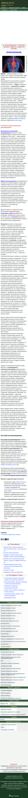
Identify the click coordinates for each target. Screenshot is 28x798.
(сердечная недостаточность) (19, 473)
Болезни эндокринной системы (9, 631)
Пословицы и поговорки (7, 729)
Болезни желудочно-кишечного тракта (11, 605)
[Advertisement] (14, 27)
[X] (6, 539)
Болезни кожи (5, 633)
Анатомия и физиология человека (11, 534)
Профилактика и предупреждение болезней (13, 714)
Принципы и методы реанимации (10, 663)
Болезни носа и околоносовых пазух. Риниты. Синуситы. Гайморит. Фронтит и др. (15, 560)
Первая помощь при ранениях (9, 671)
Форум (24, 7)
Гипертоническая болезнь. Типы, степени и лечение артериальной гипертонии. (13, 566)
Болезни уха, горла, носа (8, 618)
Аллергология (5, 644)
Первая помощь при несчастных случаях (12, 680)
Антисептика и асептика (7, 652)
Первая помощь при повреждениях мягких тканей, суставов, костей (13, 674)
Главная (3, 7)
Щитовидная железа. (10, 597)
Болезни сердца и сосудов (8, 608)
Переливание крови (6, 666)
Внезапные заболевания (8, 682)
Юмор (2, 727)
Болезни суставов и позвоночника (10, 626)
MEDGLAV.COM (8, 2)
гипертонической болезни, (11, 489)
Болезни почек (5, 623)
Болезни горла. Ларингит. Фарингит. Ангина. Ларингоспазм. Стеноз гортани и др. (15, 549)
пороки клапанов (21, 482)
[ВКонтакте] (2, 539)
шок (5, 518)
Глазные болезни (5, 646)
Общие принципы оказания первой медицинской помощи (10, 657)
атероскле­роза (16, 457)
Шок (2, 660)
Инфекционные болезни (7, 636)
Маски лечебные (5, 695)
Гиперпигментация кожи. (11, 588)
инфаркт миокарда (6, 464)
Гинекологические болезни (8, 628)
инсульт (14, 464)
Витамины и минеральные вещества (11, 698)
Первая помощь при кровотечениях (11, 668)
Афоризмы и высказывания (8, 724)
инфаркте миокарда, (19, 118)
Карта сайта (13, 10)
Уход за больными (6, 685)
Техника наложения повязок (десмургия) (12, 654)
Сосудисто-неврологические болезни (11, 613)
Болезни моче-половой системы (10, 621)
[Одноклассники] (4, 539)
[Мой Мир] (8, 539)
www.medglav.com (16, 788)
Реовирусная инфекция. (11, 585)
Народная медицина (6, 690)
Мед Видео (4, 10)
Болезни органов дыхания (8, 610)
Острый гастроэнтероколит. (11, 552)
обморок (17, 516)
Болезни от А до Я (14, 7)
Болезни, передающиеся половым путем (12, 639)
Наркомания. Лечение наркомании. (13, 572)
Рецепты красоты (6, 693)
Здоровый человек (6, 709)
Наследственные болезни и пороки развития (13, 641)
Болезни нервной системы (8, 615)
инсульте (15, 120)
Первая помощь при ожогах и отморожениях (13, 677)
